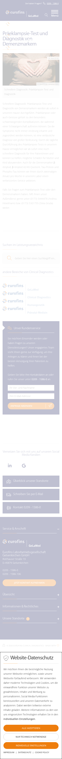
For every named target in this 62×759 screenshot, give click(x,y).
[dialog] (31, 705)
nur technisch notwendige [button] (31, 736)
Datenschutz (24, 752)
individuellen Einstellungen (19, 719)
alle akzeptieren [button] (31, 728)
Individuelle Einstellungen (31, 745)
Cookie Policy (42, 752)
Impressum (8, 752)
